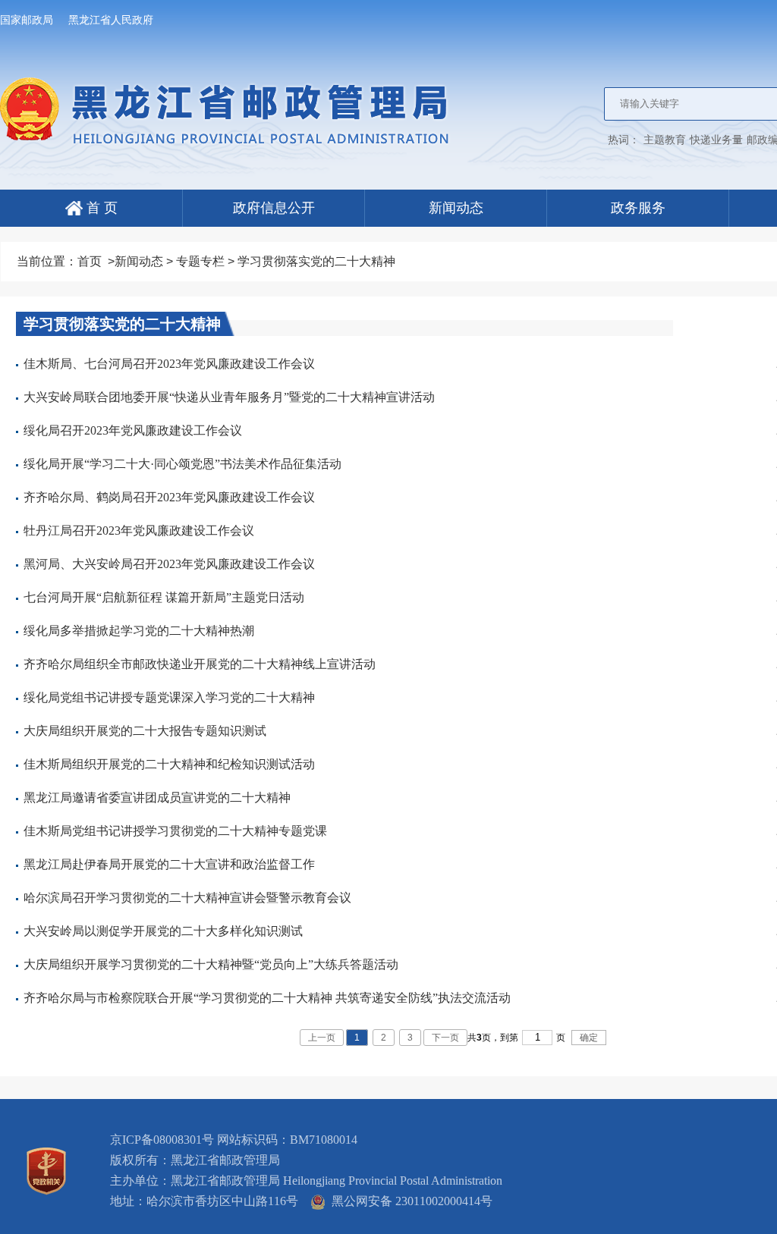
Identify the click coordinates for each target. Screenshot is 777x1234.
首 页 (100, 207)
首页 (89, 261)
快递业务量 (716, 140)
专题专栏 (200, 261)
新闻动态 (456, 207)
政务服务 (638, 207)
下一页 (445, 1037)
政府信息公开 (274, 207)
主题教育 (664, 140)
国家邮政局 (26, 20)
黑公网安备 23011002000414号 (409, 1201)
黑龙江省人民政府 (110, 20)
